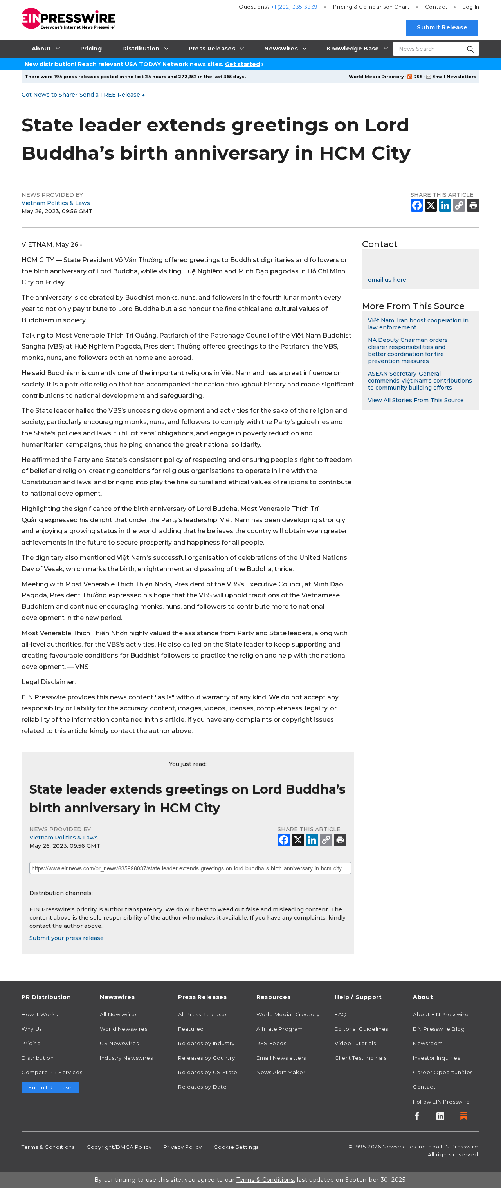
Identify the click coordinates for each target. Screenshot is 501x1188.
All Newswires (118, 1014)
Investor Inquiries (436, 1058)
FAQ (341, 1014)
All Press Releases (203, 1014)
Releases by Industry (206, 1043)
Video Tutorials (355, 1043)
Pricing (371, 7)
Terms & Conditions (48, 1147)
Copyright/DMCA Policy (119, 1147)
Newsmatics (399, 1146)
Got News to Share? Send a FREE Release (83, 94)
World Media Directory (376, 76)
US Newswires (119, 1043)
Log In (471, 7)
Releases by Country (206, 1058)
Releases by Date (202, 1087)
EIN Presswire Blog (439, 1029)
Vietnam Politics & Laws (56, 203)
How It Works (40, 1014)
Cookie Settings (236, 1147)
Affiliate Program (279, 1029)
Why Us (32, 1029)
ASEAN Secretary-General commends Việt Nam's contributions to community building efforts (420, 380)
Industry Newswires (126, 1058)
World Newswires (124, 1029)
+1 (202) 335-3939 (294, 7)
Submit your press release (66, 938)
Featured (191, 1029)
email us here (387, 279)
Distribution (38, 1058)
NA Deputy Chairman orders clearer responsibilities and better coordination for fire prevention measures (408, 350)
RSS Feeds (271, 1043)
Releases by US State (208, 1072)
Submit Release (442, 27)
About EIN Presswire (441, 1014)
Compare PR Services (52, 1072)
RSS (418, 76)
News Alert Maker (280, 1072)
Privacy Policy (183, 1147)
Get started (242, 64)
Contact (436, 7)
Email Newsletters (454, 76)
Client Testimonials (360, 1058)
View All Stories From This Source (416, 400)
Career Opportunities (443, 1072)
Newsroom (428, 1043)
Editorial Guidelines (361, 1029)
